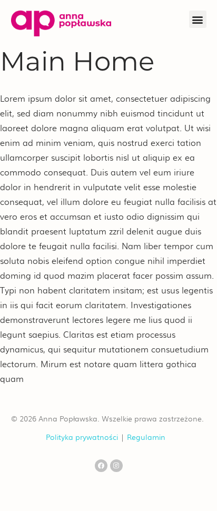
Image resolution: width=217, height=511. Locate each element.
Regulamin (146, 436)
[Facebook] (101, 465)
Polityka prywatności (82, 436)
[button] (197, 19)
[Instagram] (116, 465)
